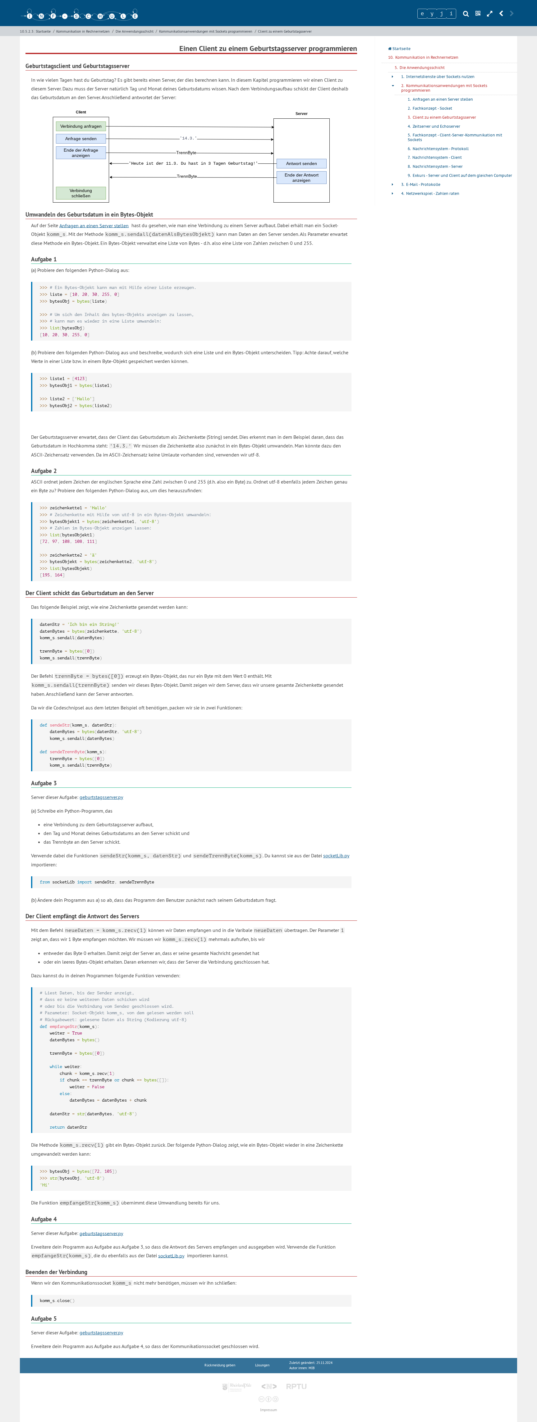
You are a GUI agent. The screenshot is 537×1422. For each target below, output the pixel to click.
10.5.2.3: (27, 31)
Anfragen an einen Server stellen (94, 225)
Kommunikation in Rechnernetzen (83, 31)
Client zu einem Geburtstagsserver (285, 31)
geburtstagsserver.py (101, 797)
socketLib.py (336, 855)
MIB (311, 1368)
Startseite (43, 31)
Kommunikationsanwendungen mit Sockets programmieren (205, 31)
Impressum (268, 1410)
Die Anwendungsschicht (135, 31)
